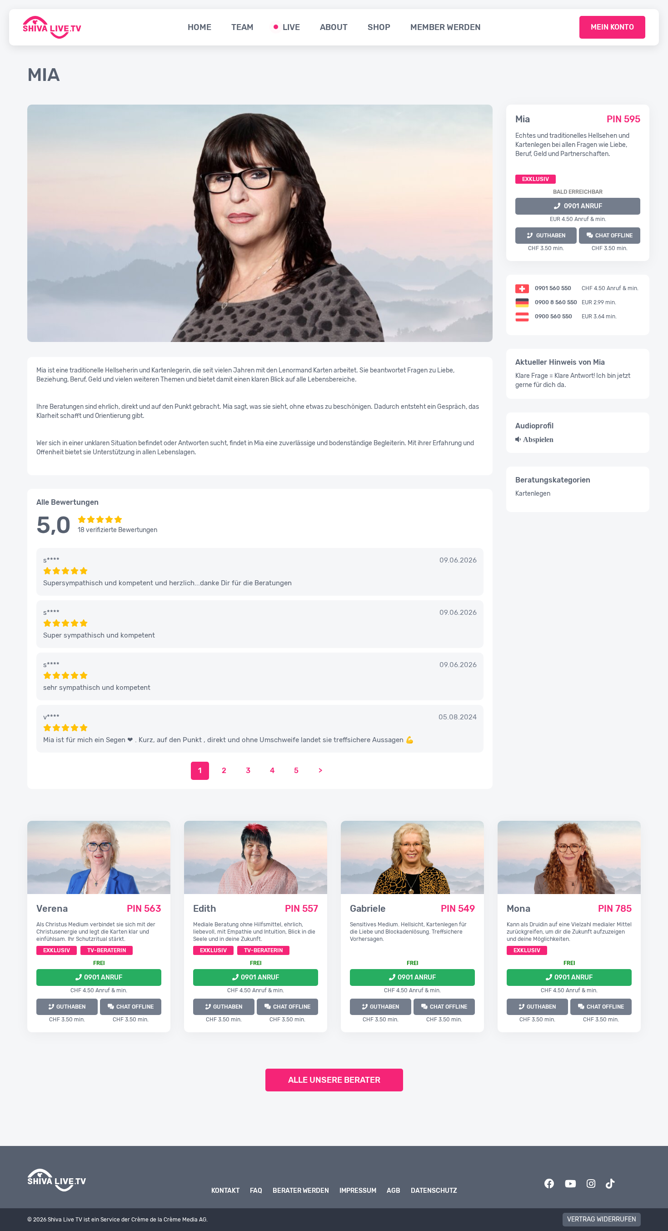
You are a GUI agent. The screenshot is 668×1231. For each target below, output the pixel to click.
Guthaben (70, 1007)
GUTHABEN (550, 235)
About (334, 27)
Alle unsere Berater (334, 1080)
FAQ (256, 1191)
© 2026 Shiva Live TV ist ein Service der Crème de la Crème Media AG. (117, 1219)
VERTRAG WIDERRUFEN (601, 1219)
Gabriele (368, 908)
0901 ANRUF (583, 206)
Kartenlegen (532, 493)
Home (199, 27)
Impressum (357, 1191)
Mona (518, 908)
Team (242, 27)
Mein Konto (612, 27)
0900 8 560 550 (556, 302)
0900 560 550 (553, 316)
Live (291, 27)
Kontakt (225, 1191)
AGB (393, 1191)
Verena (52, 908)
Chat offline (614, 235)
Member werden (445, 27)
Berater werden (301, 1191)
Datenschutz (434, 1191)
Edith (204, 908)
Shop (379, 27)
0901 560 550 (553, 288)
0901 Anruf (103, 977)
